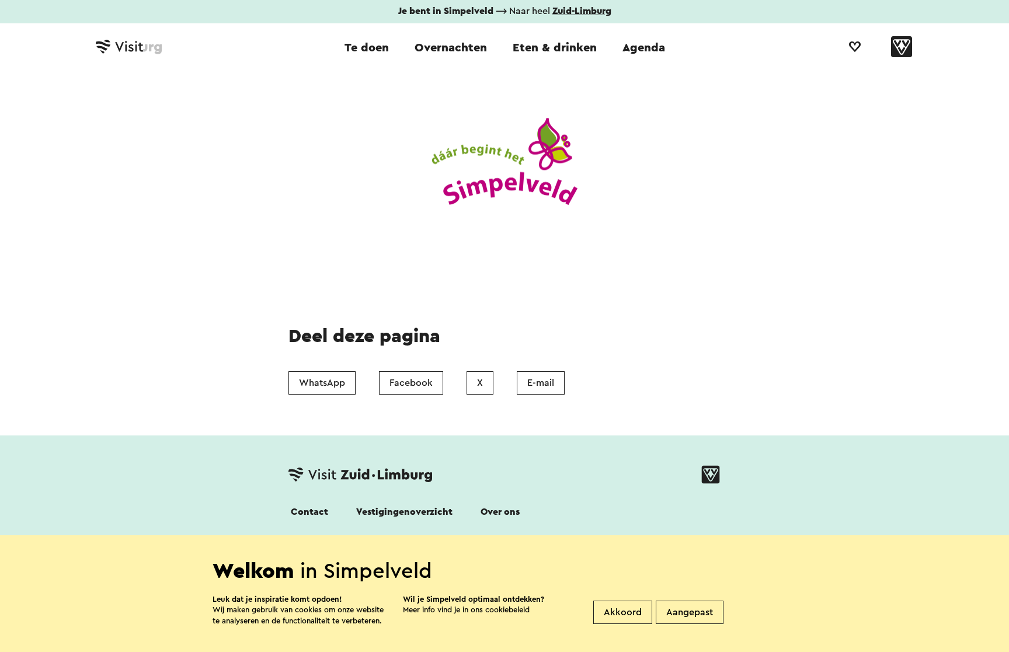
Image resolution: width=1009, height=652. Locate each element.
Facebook (411, 383)
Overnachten (451, 48)
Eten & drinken (555, 48)
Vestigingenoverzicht (404, 512)
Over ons (500, 512)
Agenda (643, 48)
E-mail (540, 383)
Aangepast (689, 612)
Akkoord (623, 612)
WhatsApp (322, 383)
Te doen (367, 48)
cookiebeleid (507, 609)
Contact (309, 512)
